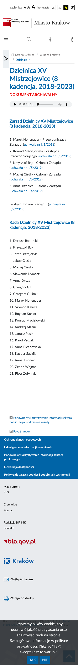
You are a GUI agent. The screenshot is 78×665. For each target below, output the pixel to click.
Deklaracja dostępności (19, 467)
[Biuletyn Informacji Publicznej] (39, 544)
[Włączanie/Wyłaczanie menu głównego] (6, 40)
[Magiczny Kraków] (39, 563)
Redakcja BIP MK (15, 522)
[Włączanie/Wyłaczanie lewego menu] (6, 59)
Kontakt (9, 528)
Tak (32, 660)
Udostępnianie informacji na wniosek (28, 447)
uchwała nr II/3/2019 (55, 156)
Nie (45, 660)
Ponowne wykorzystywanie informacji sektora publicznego (33, 457)
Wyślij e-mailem (21, 579)
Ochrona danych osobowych (22, 439)
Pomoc (8, 510)
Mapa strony (12, 486)
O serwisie (10, 504)
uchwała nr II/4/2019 (26, 191)
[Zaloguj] (73, 40)
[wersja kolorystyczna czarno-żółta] (66, 7)
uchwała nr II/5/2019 (26, 167)
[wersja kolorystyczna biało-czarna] (59, 7)
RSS (6, 492)
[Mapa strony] (51, 40)
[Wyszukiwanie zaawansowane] (29, 39)
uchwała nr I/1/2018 (39, 144)
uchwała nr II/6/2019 (26, 179)
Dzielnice (21, 59)
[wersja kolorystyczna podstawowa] (53, 7)
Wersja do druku (21, 598)
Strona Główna (25, 55)
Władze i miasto (50, 55)
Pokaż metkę (21, 431)
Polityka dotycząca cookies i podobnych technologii (37, 474)
